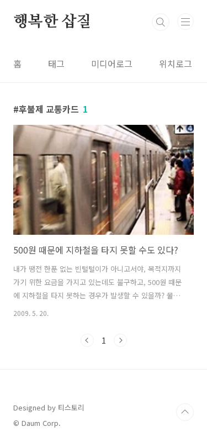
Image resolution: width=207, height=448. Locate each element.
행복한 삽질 (52, 22)
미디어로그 (111, 63)
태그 (56, 63)
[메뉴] (185, 21)
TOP (185, 412)
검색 (160, 22)
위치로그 (175, 63)
